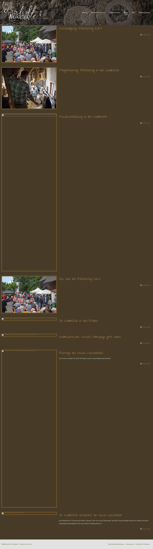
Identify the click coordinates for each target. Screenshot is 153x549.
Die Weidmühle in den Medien (78, 321)
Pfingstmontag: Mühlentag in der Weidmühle (89, 70)
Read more (146, 35)
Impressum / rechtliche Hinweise (138, 544)
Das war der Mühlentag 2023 (79, 279)
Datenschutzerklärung (116, 544)
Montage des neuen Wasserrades (81, 353)
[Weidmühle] (20, 12)
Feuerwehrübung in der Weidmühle (83, 117)
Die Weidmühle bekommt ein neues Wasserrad (90, 515)
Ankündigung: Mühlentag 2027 (80, 28)
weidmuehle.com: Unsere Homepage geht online (90, 337)
